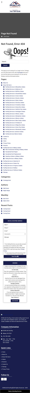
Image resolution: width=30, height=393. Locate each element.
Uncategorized (7, 180)
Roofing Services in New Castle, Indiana (15, 120)
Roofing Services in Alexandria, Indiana (15, 87)
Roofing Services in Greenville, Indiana (15, 107)
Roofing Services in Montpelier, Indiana (15, 116)
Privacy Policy (7, 143)
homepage (20, 72)
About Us (5, 83)
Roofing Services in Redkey (10, 168)
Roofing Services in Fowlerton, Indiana (15, 105)
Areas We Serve (7, 85)
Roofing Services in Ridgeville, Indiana (15, 125)
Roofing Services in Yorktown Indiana (12, 170)
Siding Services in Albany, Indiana (13, 158)
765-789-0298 (15, 11)
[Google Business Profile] (5, 379)
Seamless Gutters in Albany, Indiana (14, 156)
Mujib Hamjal (6, 190)
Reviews (5, 145)
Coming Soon (6, 213)
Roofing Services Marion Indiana (13, 134)
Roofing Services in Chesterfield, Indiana (15, 93)
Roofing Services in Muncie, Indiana (14, 118)
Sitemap (5, 172)
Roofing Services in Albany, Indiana (12, 147)
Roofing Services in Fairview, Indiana (14, 102)
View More (15, 300)
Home (4, 141)
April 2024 (6, 198)
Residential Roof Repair (11, 152)
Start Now (14, 256)
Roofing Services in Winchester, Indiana (15, 129)
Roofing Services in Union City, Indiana (15, 127)
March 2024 (6, 201)
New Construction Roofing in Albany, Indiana (16, 149)
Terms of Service (17, 254)
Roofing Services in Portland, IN (13, 122)
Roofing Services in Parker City (11, 163)
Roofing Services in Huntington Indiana (15, 111)
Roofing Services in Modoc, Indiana (14, 113)
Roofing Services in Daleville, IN (11, 161)
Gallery (5, 138)
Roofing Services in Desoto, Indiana (14, 98)
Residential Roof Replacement (13, 154)
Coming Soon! (6, 209)
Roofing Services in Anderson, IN (13, 89)
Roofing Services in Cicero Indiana (14, 96)
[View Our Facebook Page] (2, 379)
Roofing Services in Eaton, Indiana (14, 100)
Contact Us (6, 136)
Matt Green (6, 188)
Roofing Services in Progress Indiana (12, 165)
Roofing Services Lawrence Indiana (14, 131)
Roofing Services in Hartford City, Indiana (15, 109)
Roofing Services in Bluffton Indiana (14, 91)
